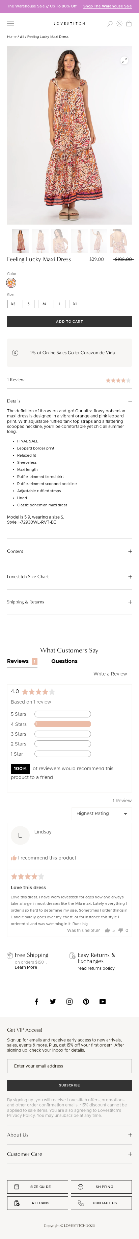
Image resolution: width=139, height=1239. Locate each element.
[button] (69, 380)
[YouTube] (103, 1002)
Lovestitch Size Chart (28, 576)
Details (13, 401)
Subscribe (69, 1085)
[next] (134, 6)
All (22, 37)
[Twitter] (53, 1002)
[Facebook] (36, 1002)
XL (75, 304)
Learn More (26, 967)
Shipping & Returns (25, 602)
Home (12, 37)
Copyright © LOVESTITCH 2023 (69, 1225)
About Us (17, 1134)
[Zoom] (124, 60)
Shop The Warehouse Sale (107, 6)
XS (13, 304)
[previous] (5, 6)
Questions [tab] (64, 661)
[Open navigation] (10, 23)
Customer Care (24, 1154)
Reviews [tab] (21, 661)
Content (15, 551)
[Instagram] (69, 1002)
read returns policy (96, 968)
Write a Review (110, 674)
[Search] (110, 23)
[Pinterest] (86, 1002)
